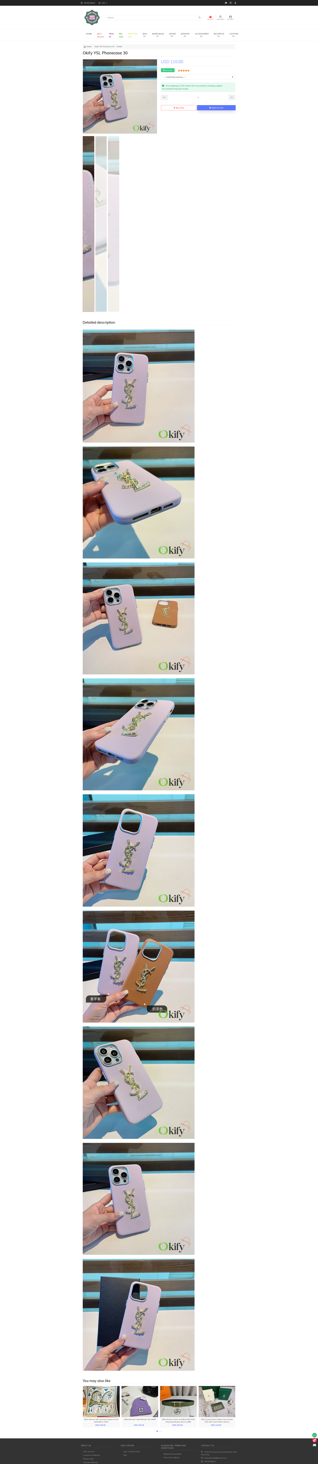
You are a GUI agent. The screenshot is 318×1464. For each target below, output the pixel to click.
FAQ (125, 1455)
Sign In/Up (220, 19)
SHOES (172, 33)
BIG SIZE (121, 35)
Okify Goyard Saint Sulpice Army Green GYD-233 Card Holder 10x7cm (217, 1420)
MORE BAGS (158, 33)
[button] (157, 1431)
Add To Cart (217, 107)
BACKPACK (219, 33)
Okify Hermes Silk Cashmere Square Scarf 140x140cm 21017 (101, 1420)
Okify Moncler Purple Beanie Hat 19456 (140, 1419)
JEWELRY (185, 33)
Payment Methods (90, 1462)
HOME (89, 33)
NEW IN (111, 35)
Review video (88, 1459)
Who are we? (88, 1451)
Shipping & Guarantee (172, 1454)
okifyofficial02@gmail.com (215, 1458)
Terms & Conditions (171, 1457)
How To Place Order (131, 1451)
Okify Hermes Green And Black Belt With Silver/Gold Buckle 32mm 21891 (178, 1420)
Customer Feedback (91, 1455)
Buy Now (179, 107)
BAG (145, 33)
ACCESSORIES (202, 33)
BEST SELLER (100, 35)
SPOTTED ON (133, 35)
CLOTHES (233, 33)
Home (89, 46)
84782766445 (209, 1461)
